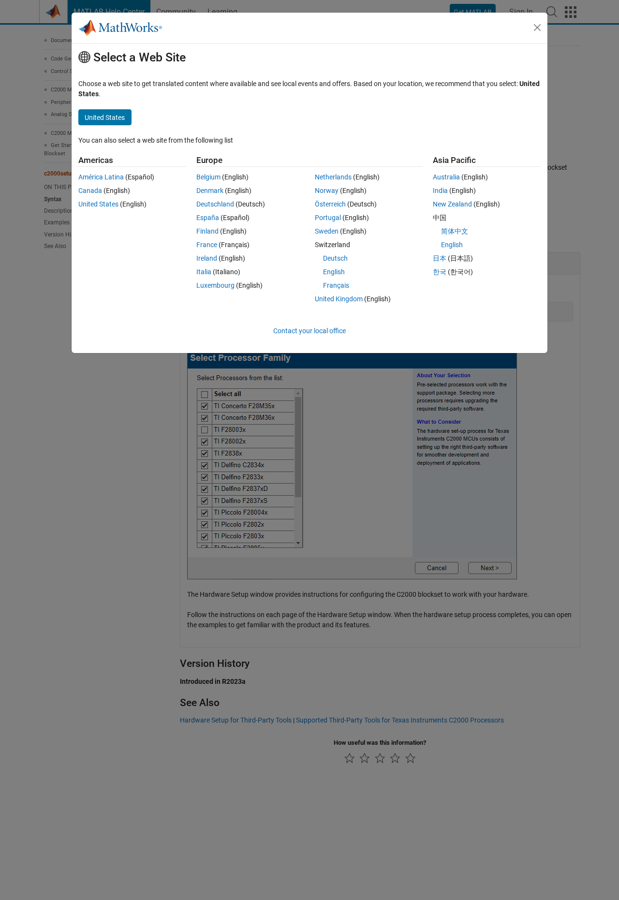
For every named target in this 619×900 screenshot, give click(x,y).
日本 (439, 258)
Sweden (327, 231)
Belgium (208, 177)
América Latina (101, 177)
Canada (90, 190)
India (440, 190)
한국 (439, 272)
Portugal (328, 217)
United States (98, 204)
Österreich (330, 204)
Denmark (209, 190)
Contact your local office (309, 331)
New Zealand (452, 204)
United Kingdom (339, 299)
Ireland (206, 258)
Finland (207, 231)
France (206, 245)
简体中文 (454, 231)
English (334, 272)
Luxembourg (215, 285)
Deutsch (335, 258)
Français (336, 285)
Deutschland (215, 204)
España (207, 217)
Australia (446, 177)
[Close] (537, 27)
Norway (327, 190)
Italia (203, 272)
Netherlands (333, 177)
